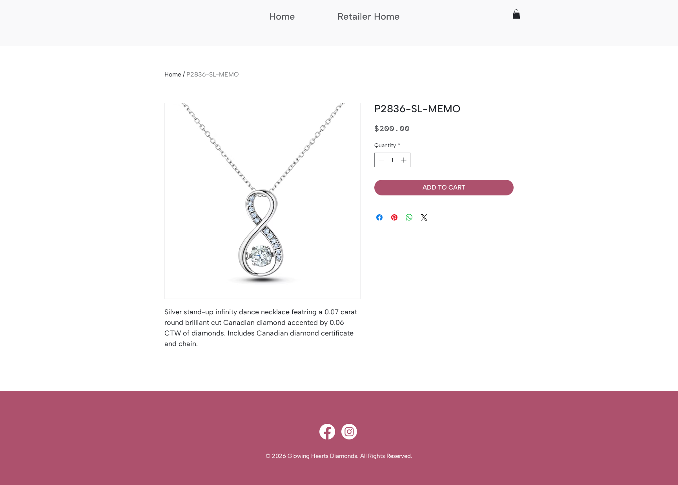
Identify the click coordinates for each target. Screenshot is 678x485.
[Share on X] (424, 217)
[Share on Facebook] (379, 217)
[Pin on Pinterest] (394, 217)
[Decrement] (380, 160)
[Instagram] (349, 431)
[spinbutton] (392, 160)
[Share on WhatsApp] (409, 217)
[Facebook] (327, 431)
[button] (516, 14)
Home (172, 74)
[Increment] (404, 160)
